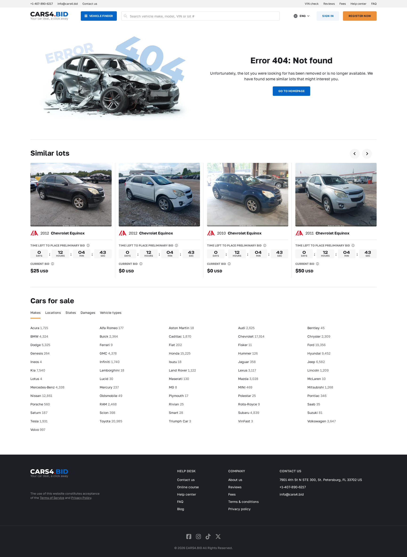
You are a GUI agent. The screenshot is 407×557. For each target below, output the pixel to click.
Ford (316, 345)
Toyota (111, 421)
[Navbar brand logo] (49, 16)
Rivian (176, 404)
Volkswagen (321, 421)
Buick (109, 336)
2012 (63, 233)
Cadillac (180, 336)
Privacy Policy (81, 498)
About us (235, 480)
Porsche (40, 404)
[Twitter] (218, 536)
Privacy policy (239, 509)
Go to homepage (291, 91)
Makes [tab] (35, 313)
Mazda (248, 379)
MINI (245, 387)
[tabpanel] (203, 381)
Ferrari (106, 345)
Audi (246, 328)
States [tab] (70, 313)
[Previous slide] (355, 154)
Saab (313, 404)
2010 (239, 233)
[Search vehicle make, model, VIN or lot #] (126, 16)
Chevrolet (251, 336)
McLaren (316, 379)
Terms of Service (52, 498)
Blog (180, 509)
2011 (327, 233)
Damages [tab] (88, 313)
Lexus (247, 370)
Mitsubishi (320, 387)
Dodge (40, 345)
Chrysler (318, 336)
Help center (358, 3)
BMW (39, 336)
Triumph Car (180, 421)
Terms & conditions (243, 502)
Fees (342, 3)
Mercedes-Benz (47, 387)
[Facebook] (188, 536)
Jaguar (247, 362)
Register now (360, 16)
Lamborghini (112, 370)
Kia (37, 370)
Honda (180, 353)
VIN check (312, 3)
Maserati (179, 379)
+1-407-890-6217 (293, 487)
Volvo (37, 430)
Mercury (109, 387)
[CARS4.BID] (49, 479)
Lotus (36, 379)
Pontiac (316, 396)
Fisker (245, 345)
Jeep (316, 362)
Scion (107, 413)
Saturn (38, 413)
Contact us (89, 3)
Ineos (36, 362)
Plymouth (178, 396)
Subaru (248, 413)
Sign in (328, 16)
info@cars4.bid (67, 3)
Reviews (329, 3)
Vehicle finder (101, 16)
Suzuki (314, 413)
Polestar (247, 396)
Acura (39, 328)
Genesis (40, 353)
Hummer (248, 353)
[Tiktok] (208, 536)
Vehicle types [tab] (110, 313)
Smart (176, 413)
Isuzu (175, 362)
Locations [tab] (53, 313)
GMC (108, 353)
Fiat (175, 345)
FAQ (374, 3)
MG (173, 387)
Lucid (106, 379)
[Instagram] (198, 536)
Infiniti (110, 362)
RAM (108, 404)
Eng (303, 16)
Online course (188, 487)
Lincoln (318, 370)
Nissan (41, 396)
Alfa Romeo (111, 328)
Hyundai (318, 353)
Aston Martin (181, 328)
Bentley (316, 328)
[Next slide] (367, 154)
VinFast (245, 421)
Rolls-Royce (249, 404)
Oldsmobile (111, 396)
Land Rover (182, 370)
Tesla (39, 421)
